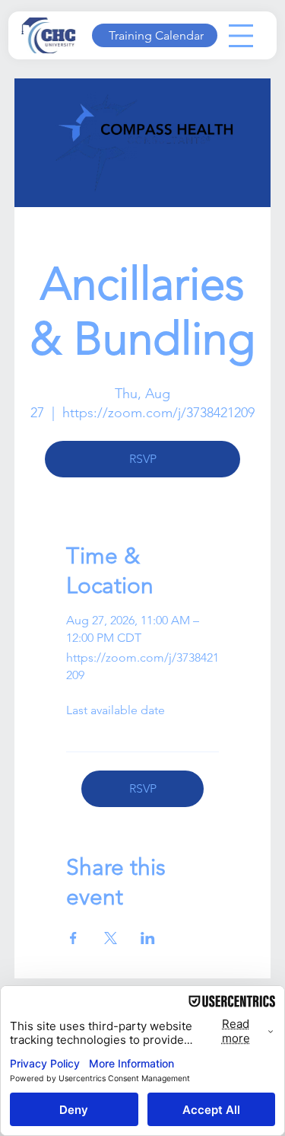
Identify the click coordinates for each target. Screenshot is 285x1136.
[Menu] (241, 36)
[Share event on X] (110, 938)
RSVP (143, 459)
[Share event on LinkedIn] (148, 938)
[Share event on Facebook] (73, 938)
